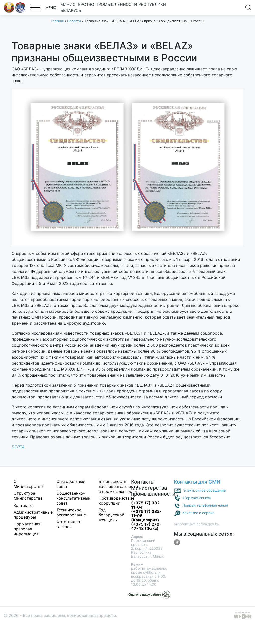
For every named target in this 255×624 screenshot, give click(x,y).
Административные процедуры (33, 515)
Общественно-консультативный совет (73, 498)
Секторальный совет (70, 484)
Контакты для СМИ (197, 482)
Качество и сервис (198, 513)
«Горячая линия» (196, 498)
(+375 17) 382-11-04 (146, 505)
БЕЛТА (18, 446)
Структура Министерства (28, 496)
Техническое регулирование (71, 512)
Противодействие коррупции (116, 501)
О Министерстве (28, 484)
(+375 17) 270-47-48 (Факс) (146, 526)
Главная (57, 21)
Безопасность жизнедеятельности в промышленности (118, 486)
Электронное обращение (204, 490)
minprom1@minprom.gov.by (196, 524)
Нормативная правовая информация (27, 528)
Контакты (23, 505)
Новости (74, 21)
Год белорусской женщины (111, 514)
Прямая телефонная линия (205, 505)
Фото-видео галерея (68, 524)
